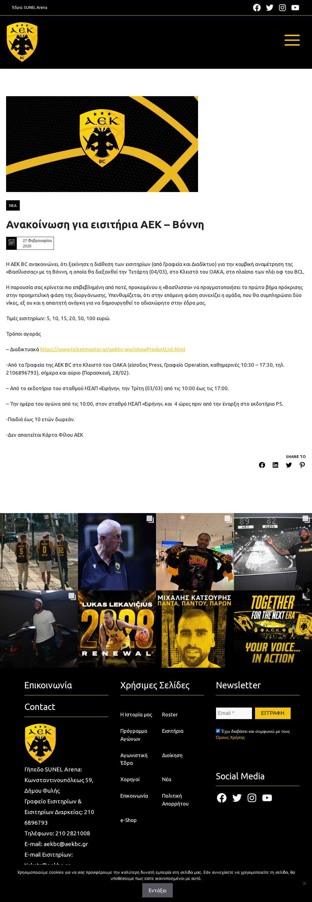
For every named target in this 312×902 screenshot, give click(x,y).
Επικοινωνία (134, 796)
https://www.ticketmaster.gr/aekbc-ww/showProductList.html (112, 349)
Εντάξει (157, 890)
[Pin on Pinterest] (302, 466)
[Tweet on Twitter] (288, 466)
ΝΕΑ (13, 205)
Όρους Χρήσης (230, 737)
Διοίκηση (172, 755)
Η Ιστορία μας (136, 714)
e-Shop (128, 820)
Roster (170, 714)
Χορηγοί (130, 779)
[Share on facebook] (262, 466)
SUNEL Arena (35, 7)
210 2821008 (72, 833)
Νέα (166, 779)
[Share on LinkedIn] (275, 466)
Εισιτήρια (172, 731)
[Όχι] (304, 883)
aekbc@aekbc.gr (66, 844)
